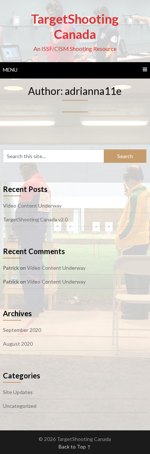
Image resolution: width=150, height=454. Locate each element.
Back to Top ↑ (75, 446)
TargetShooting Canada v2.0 (35, 219)
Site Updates (18, 392)
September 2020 (22, 330)
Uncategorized (19, 406)
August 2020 (18, 344)
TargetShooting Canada (75, 26)
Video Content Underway (32, 205)
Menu (10, 70)
